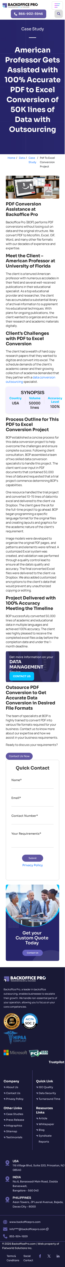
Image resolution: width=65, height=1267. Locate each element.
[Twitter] (49, 1256)
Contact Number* (24, 816)
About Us (12, 1087)
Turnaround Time (49, 1099)
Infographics (14, 1125)
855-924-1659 (18, 1236)
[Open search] (58, 14)
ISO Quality (46, 1087)
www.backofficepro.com (25, 1222)
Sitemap (11, 1131)
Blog (41, 1130)
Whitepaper (46, 1124)
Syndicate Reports (45, 1138)
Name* (16, 780)
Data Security (47, 1093)
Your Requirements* (26, 834)
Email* (16, 798)
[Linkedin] (58, 1256)
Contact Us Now (19, 756)
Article (43, 1118)
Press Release (15, 1119)
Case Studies (14, 1114)
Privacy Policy (32, 865)
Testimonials (14, 1137)
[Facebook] (40, 1256)
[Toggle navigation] (57, 5)
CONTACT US (22, 676)
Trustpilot (56, 1062)
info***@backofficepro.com (27, 1229)
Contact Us (13, 1093)
